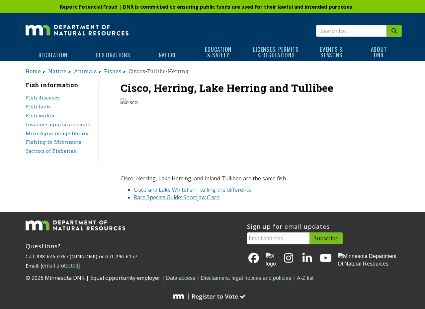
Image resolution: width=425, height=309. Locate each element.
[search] (394, 31)
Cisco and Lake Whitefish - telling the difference (193, 189)
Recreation (53, 55)
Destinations (113, 55)
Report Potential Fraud (89, 6)
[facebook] (253, 258)
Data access (180, 278)
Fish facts (38, 106)
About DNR (379, 52)
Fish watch (40, 115)
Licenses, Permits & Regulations (276, 52)
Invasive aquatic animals (58, 124)
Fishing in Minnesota (54, 142)
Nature (168, 55)
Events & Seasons (331, 52)
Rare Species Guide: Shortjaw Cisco (177, 197)
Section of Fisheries (51, 151)
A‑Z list (305, 278)
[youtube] (325, 258)
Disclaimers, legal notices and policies (246, 278)
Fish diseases (43, 97)
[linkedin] (307, 258)
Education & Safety (218, 52)
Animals (85, 71)
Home (33, 71)
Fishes (112, 71)
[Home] (77, 25)
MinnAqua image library (57, 133)
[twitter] (271, 260)
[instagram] (288, 258)
